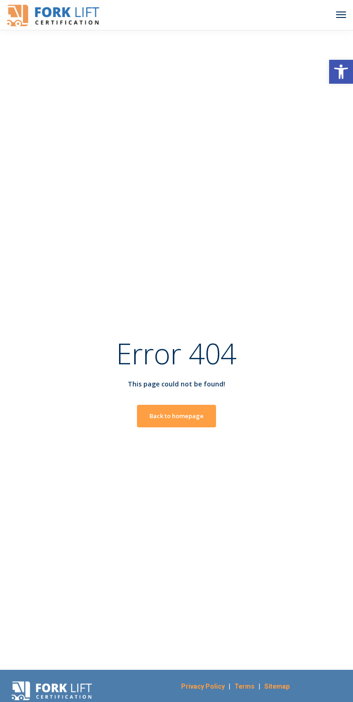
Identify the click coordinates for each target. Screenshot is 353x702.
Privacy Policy (203, 686)
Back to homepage (176, 416)
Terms (246, 686)
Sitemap (277, 686)
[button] (341, 72)
